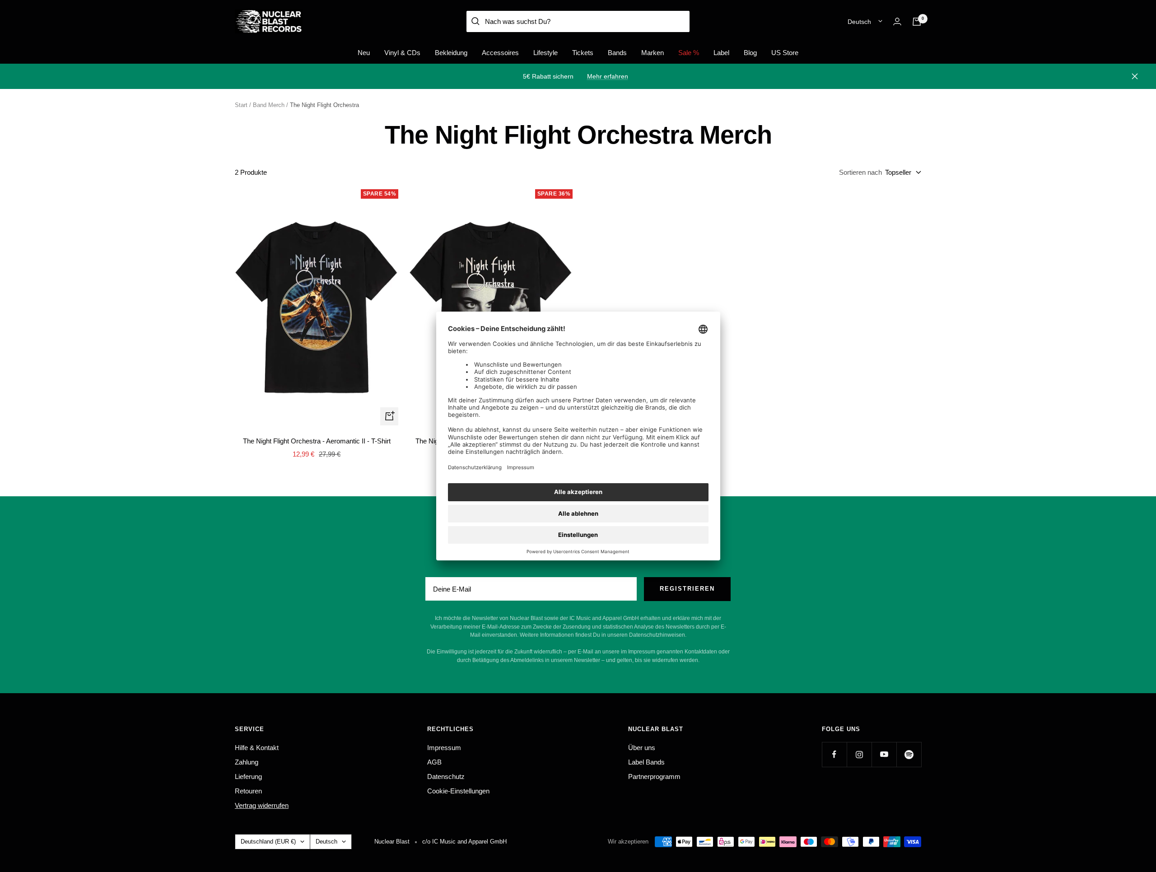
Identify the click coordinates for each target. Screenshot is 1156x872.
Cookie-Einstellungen (458, 791)
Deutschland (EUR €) (268, 841)
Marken (652, 52)
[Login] (897, 21)
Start (241, 105)
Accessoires (500, 52)
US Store (784, 52)
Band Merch (268, 105)
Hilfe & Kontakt (257, 747)
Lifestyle (545, 52)
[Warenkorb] (916, 22)
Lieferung (248, 776)
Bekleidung (451, 52)
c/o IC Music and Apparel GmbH (464, 841)
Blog (750, 52)
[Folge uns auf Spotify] (908, 754)
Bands (617, 52)
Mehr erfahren (607, 76)
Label (721, 52)
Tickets (582, 52)
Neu (364, 52)
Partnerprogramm (654, 776)
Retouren (248, 791)
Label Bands (646, 762)
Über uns (641, 747)
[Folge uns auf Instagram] (859, 754)
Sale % (688, 52)
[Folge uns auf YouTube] (884, 754)
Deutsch (859, 21)
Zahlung (246, 762)
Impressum (444, 747)
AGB (434, 762)
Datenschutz (446, 776)
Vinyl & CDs (402, 52)
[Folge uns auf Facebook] (834, 754)
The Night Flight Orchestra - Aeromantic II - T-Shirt (317, 441)
